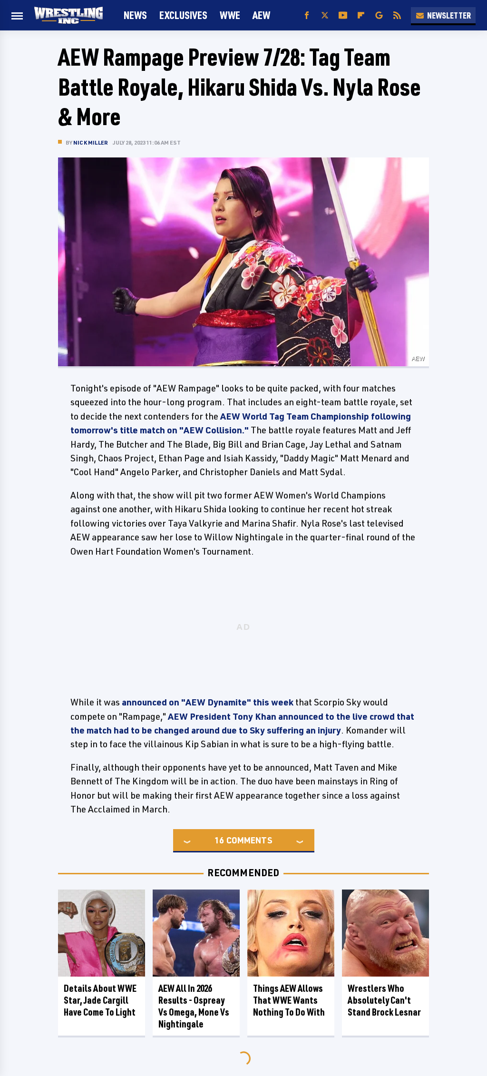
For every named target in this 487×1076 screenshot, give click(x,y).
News (135, 15)
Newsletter (449, 15)
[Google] (379, 15)
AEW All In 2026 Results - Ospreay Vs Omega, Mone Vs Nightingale (193, 1006)
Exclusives (183, 15)
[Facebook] (306, 15)
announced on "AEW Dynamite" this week (207, 702)
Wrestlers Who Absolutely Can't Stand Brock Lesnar (384, 1000)
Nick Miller (90, 142)
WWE (230, 15)
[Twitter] (325, 15)
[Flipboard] (361, 15)
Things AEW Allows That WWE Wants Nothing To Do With (289, 1000)
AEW (261, 15)
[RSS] (397, 15)
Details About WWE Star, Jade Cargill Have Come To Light (100, 1000)
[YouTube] (343, 15)
